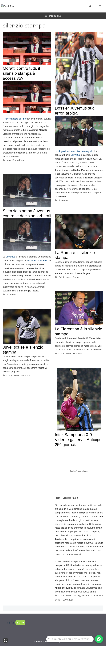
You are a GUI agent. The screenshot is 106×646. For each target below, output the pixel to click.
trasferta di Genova (38, 260)
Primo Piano (18, 160)
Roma (76, 277)
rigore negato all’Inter (15, 118)
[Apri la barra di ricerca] (90, 6)
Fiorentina (78, 353)
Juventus (75, 155)
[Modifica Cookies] (5, 640)
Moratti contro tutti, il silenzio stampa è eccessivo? (21, 73)
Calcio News (65, 277)
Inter (8, 160)
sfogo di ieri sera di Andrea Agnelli (75, 151)
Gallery (76, 595)
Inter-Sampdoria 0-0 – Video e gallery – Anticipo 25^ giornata (78, 439)
